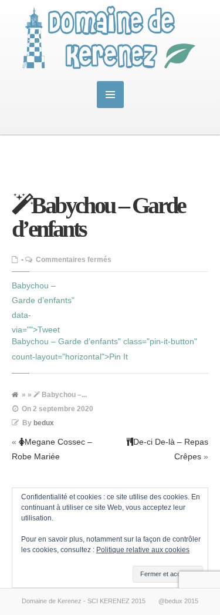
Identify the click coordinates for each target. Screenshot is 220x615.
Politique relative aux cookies (142, 550)
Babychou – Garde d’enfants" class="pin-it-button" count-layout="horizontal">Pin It (104, 349)
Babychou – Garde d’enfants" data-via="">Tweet (43, 308)
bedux (43, 423)
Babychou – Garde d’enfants (98, 217)
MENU (110, 94)
